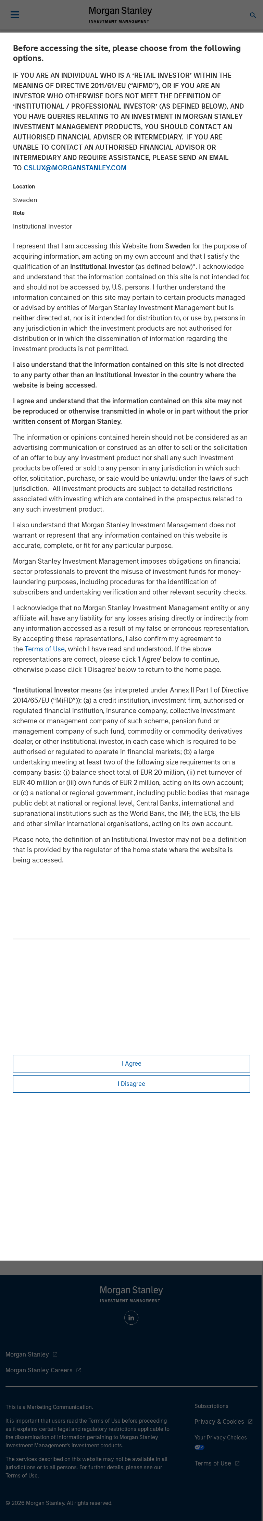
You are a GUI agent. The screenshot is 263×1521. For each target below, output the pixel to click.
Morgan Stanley (27, 1354)
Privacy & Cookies (219, 1421)
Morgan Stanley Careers (39, 1370)
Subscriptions (211, 1406)
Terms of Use (44, 649)
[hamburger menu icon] (15, 14)
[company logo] (120, 15)
